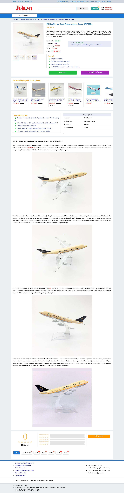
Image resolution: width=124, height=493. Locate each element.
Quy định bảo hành (20, 475)
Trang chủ (15, 19)
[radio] (18, 442)
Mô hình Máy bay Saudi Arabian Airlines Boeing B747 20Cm (58, 19)
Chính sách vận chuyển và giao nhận (24, 463)
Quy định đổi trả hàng (62, 1)
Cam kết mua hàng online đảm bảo (79, 1)
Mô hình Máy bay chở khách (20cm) (30, 19)
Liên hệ (103, 1)
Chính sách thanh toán (21, 468)
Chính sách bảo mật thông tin (23, 465)
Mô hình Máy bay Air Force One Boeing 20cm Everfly (93, 100)
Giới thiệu (109, 1)
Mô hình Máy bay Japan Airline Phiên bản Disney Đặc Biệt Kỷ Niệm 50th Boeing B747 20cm (56, 100)
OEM (55, 43)
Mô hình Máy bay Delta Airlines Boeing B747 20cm (75, 100)
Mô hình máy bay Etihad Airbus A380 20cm (19, 100)
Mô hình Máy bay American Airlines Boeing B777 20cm (111, 100)
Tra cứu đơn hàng (95, 1)
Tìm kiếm (82, 8)
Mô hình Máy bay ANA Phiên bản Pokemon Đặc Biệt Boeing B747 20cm (38, 100)
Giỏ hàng (95, 8)
